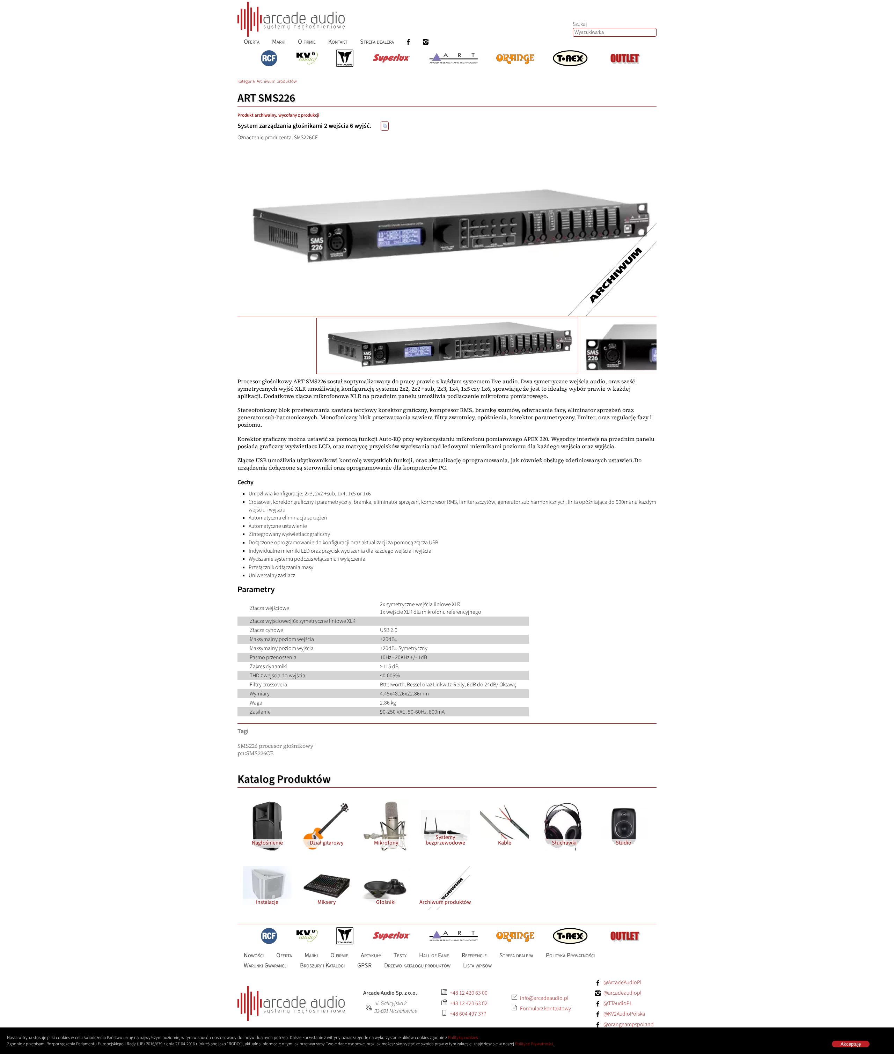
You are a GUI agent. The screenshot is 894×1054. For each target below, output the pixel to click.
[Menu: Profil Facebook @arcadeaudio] (408, 42)
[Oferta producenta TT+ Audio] (344, 59)
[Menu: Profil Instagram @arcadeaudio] (425, 42)
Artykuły (371, 955)
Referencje (474, 955)
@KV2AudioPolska (624, 1014)
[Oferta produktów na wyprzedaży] (625, 59)
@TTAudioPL (617, 1003)
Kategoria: (247, 81)
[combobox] (615, 32)
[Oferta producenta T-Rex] (570, 59)
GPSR (364, 965)
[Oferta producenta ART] (453, 59)
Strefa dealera (377, 41)
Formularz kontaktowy (545, 1008)
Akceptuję (851, 1044)
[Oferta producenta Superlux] (391, 59)
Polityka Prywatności (570, 955)
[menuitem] (251, 41)
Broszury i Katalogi (322, 965)
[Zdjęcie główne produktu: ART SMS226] (447, 228)
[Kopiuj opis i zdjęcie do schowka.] (385, 126)
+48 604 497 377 (468, 1014)
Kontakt (337, 41)
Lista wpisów (477, 965)
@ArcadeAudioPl (622, 982)
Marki (278, 41)
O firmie (307, 41)
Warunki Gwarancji (265, 965)
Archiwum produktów (277, 81)
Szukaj (580, 24)
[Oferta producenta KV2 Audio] (307, 59)
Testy (400, 955)
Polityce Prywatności (534, 1044)
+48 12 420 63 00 (469, 993)
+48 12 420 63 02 (469, 1003)
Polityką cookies (463, 1037)
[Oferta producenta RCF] (269, 59)
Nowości (254, 955)
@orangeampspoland (628, 1024)
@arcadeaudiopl (622, 993)
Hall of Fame (434, 955)
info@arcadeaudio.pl (544, 998)
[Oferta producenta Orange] (515, 59)
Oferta (251, 41)
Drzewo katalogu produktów (417, 965)
